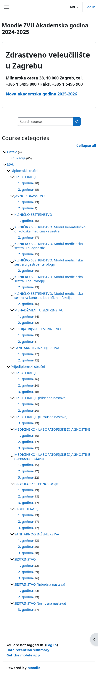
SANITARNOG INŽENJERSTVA (36, 347)
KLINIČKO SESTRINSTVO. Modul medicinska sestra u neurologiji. (48, 278)
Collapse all (86, 145)
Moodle (34, 667)
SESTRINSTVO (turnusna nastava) (40, 603)
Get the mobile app (23, 655)
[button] (74, 7)
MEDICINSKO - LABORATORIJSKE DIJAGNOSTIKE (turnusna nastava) (52, 456)
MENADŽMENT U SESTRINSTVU (39, 310)
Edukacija (18, 158)
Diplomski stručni (24, 170)
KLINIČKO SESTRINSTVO (33, 214)
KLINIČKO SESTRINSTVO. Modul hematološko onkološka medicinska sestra (49, 229)
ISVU (11, 164)
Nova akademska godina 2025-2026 (41, 94)
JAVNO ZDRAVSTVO (29, 195)
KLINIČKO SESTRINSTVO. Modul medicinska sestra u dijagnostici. (48, 245)
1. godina (25, 183)
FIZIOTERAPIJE (25, 176)
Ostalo (12, 152)
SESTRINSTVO (25, 559)
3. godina (25, 391)
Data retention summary (27, 650)
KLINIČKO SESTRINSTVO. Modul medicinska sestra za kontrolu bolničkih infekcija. (48, 295)
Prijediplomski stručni (28, 366)
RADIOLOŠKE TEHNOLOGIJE (36, 483)
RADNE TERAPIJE (27, 508)
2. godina (25, 189)
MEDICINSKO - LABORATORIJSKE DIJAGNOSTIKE (52, 429)
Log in (90, 7)
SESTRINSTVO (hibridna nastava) (39, 584)
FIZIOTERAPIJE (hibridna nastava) (40, 397)
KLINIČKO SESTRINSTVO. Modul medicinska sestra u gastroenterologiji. (48, 262)
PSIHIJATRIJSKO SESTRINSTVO (37, 328)
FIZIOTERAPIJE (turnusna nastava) (40, 416)
